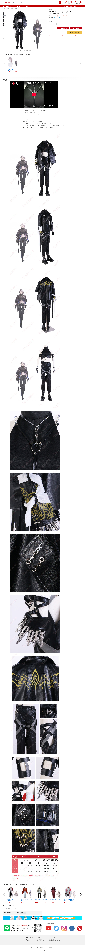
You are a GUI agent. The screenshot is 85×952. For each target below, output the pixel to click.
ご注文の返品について (58, 17)
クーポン (38, 941)
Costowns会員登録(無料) (71, 6)
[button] (4, 10)
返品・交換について (53, 941)
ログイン (80, 6)
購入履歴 (80, 2)
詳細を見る (80, 19)
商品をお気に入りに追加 (54, 35)
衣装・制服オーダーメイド (9, 6)
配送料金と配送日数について (54, 940)
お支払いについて (52, 939)
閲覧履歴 (76, 2)
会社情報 (50, 947)
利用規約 (32, 947)
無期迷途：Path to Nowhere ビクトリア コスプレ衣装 (70, 900)
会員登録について (40, 939)
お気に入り (71, 2)
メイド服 (33, 6)
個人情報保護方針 (41, 947)
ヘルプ (26, 939)
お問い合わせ (27, 940)
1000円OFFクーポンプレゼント (23, 6)
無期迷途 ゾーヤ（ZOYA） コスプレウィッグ (12, 70)
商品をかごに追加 (63, 28)
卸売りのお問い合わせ (74, 32)
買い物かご (66, 2)
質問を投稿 (23, 912)
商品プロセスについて (41, 940)
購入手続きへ (76, 28)
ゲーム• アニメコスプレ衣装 (8, 8)
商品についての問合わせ (67, 35)
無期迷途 (16, 8)
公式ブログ (46, 950)
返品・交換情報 (78, 35)
